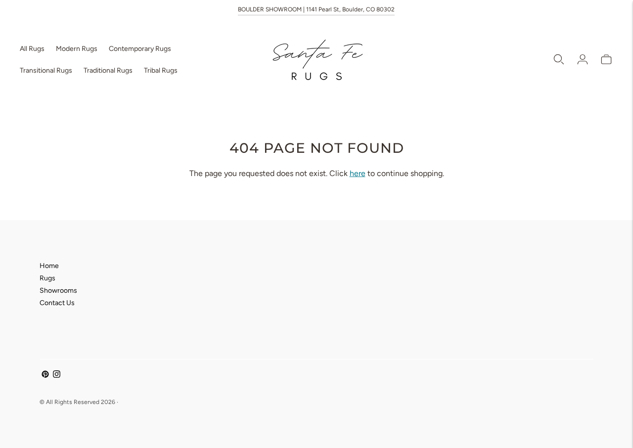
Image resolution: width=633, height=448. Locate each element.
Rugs (47, 278)
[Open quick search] (559, 59)
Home (49, 266)
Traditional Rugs (108, 70)
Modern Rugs (76, 49)
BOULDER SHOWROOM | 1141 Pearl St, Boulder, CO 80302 (316, 9)
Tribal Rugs (161, 70)
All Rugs (32, 49)
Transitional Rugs (46, 70)
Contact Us (57, 303)
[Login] (582, 59)
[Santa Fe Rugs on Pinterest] (45, 375)
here (357, 173)
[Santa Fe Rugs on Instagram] (56, 375)
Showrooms (58, 290)
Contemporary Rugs (140, 49)
